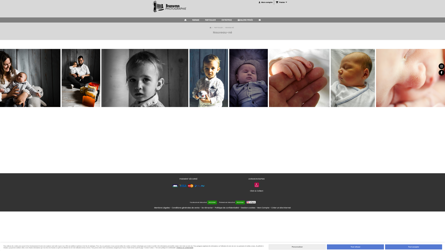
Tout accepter (413, 247)
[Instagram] (441, 66)
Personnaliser (297, 247)
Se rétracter (207, 207)
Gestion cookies (248, 207)
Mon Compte (263, 207)
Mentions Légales (162, 207)
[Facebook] (441, 73)
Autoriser (212, 202)
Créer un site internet (281, 207)
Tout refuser (355, 247)
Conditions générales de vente (186, 207)
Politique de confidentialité (227, 207)
